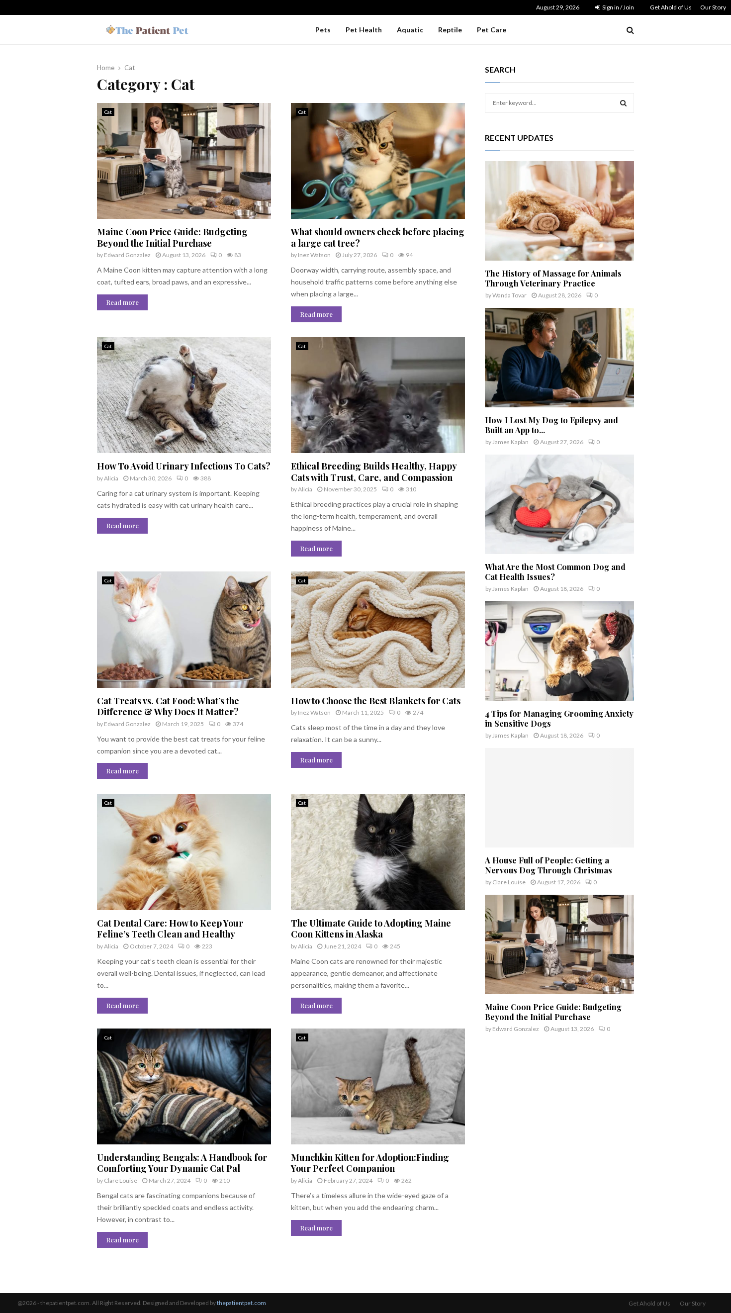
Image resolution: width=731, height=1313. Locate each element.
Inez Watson (314, 255)
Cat (108, 112)
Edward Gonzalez (127, 255)
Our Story (713, 7)
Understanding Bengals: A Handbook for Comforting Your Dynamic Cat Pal (182, 1163)
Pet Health (364, 29)
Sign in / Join (617, 7)
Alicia (111, 478)
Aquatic (410, 29)
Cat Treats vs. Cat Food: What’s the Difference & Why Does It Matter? (168, 706)
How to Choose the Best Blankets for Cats (375, 701)
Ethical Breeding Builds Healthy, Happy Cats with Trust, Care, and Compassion (374, 471)
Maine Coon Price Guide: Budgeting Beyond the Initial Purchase (172, 237)
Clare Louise (120, 1180)
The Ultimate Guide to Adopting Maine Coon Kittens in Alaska (371, 928)
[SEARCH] (623, 103)
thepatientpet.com (241, 1303)
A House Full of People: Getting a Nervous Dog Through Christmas (548, 865)
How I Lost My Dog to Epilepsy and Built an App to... (551, 425)
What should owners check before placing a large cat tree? (377, 237)
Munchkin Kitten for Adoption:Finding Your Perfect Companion (370, 1163)
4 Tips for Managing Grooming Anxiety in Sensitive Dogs (559, 718)
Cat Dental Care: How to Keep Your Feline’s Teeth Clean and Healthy (170, 928)
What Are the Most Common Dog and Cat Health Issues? (555, 572)
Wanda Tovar (509, 295)
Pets (323, 29)
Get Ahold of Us (671, 7)
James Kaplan (510, 442)
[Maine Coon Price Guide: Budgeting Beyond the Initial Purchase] (559, 944)
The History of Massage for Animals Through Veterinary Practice (553, 278)
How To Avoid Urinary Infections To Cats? (184, 466)
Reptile (450, 29)
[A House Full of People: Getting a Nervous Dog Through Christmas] (559, 797)
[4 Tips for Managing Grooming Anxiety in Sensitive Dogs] (559, 651)
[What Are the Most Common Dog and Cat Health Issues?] (559, 504)
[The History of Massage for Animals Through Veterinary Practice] (559, 211)
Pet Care (491, 29)
